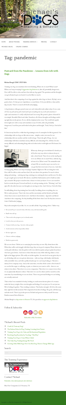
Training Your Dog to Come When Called (20, 338)
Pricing (44, 42)
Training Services (29, 42)
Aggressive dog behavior (30, 89)
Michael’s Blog (7, 46)
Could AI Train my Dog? (15, 326)
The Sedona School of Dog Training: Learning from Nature (26, 329)
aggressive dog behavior (50, 300)
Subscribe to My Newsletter (33, 318)
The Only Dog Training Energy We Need (20, 341)
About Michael (14, 42)
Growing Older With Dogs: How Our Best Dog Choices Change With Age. (30, 344)
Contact (53, 42)
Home (4, 42)
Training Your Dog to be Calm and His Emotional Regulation (26, 332)
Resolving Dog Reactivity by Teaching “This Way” (23, 335)
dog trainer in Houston (23, 300)
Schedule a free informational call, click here (18, 381)
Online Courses (22, 46)
